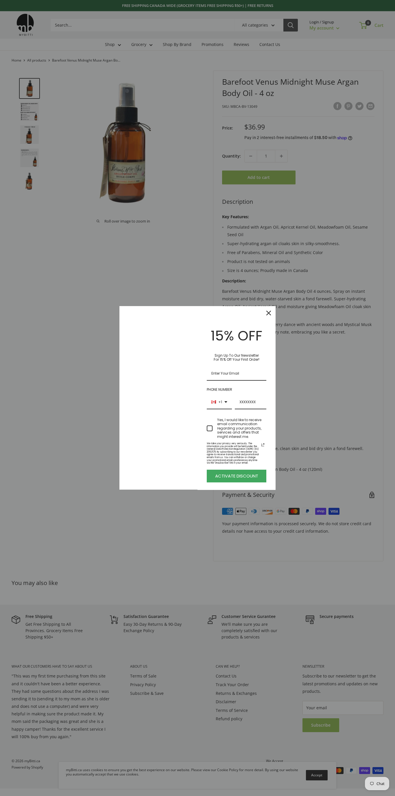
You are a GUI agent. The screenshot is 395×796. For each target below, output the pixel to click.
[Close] (269, 313)
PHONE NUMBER (219, 389)
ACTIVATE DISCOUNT (236, 476)
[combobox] (219, 402)
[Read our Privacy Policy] (262, 444)
